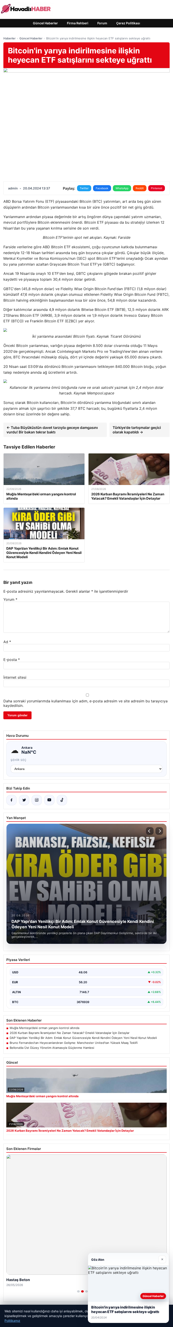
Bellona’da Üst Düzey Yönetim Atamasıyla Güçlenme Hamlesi (52, 1047)
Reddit (140, 188)
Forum (102, 23)
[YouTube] (49, 800)
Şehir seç (19, 760)
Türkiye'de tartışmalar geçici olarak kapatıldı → (137, 429)
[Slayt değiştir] (78, 1291)
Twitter (84, 188)
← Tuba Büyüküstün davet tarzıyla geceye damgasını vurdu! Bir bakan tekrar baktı (52, 429)
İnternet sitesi (14, 677)
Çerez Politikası (128, 23)
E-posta (11, 659)
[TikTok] (62, 800)
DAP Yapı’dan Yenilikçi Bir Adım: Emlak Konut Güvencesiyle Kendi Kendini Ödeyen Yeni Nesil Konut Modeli (83, 1038)
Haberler (9, 38)
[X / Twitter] (24, 800)
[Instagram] (37, 800)
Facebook (102, 188)
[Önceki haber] (150, 831)
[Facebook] (11, 800)
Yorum (10, 599)
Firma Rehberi (77, 23)
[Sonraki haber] (159, 831)
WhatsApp (122, 188)
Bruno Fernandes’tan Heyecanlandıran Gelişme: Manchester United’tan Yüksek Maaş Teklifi (74, 1043)
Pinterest (156, 188)
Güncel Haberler (45, 23)
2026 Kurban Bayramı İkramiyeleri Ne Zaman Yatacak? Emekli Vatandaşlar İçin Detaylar (70, 1033)
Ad (7, 642)
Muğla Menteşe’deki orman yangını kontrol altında (44, 1028)
